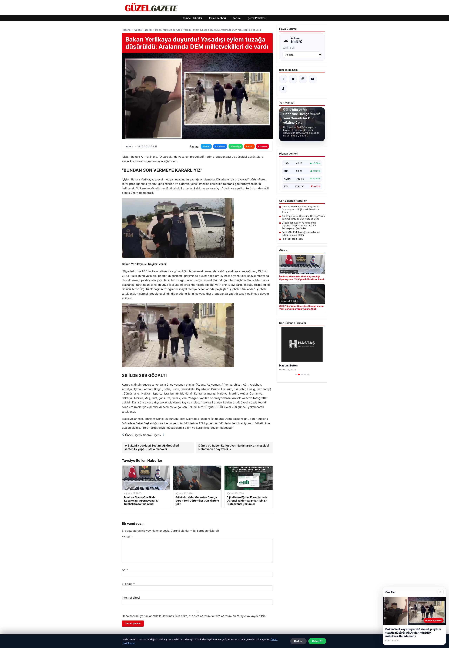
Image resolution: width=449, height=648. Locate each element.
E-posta (128, 583)
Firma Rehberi (217, 17)
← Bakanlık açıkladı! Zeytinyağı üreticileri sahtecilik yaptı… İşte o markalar (151, 447)
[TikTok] (283, 89)
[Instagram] (303, 79)
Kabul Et (317, 641)
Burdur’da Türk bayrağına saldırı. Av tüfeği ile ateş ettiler (301, 233)
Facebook (220, 146)
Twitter (206, 146)
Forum (237, 17)
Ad (125, 570)
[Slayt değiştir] (296, 374)
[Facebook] (283, 79)
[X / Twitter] (293, 79)
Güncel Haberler (192, 17)
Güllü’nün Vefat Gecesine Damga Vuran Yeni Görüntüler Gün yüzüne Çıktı (303, 217)
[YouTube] (313, 79)
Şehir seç (289, 47)
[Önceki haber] (312, 113)
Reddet (298, 641)
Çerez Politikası (257, 17)
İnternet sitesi (131, 597)
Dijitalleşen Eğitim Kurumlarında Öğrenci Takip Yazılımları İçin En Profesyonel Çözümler (299, 225)
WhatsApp (236, 146)
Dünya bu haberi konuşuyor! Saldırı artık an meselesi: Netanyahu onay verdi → (234, 447)
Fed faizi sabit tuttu (292, 238)
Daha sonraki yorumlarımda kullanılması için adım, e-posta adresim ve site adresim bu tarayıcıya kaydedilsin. (194, 616)
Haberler (126, 29)
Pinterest (262, 146)
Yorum (127, 537)
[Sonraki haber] (319, 113)
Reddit (249, 146)
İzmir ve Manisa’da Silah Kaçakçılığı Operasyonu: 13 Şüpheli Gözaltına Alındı (300, 209)
